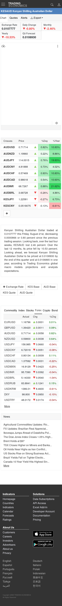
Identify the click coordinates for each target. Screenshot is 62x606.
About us (8, 549)
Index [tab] (21, 310)
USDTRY (9, 400)
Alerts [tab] (24, 18)
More (7, 406)
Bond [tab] (55, 310)
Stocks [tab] (30, 310)
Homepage (9, 499)
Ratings (7, 519)
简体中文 (38, 577)
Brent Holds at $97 (13, 441)
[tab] (37, 17)
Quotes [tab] (14, 18)
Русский (7, 577)
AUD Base (49, 286)
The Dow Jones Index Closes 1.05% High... (27, 437)
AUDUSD (9, 333)
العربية (6, 585)
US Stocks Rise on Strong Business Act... (26, 453)
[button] (59, 5)
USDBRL (9, 377)
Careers (7, 536)
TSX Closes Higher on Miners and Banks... (27, 445)
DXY (7, 394)
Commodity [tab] (10, 310)
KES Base (33, 286)
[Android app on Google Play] (43, 544)
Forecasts (8, 515)
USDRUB (9, 383)
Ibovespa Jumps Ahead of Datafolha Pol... (27, 433)
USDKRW (10, 389)
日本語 (37, 581)
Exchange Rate (15, 286)
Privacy (7, 553)
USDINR (9, 372)
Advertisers (9, 544)
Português (8, 569)
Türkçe (6, 581)
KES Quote (9, 292)
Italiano (37, 565)
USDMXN (10, 366)
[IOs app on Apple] (43, 534)
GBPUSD (9, 327)
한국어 (37, 585)
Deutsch (37, 561)
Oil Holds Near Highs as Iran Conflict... (25, 449)
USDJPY (9, 344)
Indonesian (39, 573)
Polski (36, 569)
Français (7, 573)
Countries (8, 503)
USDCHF (9, 355)
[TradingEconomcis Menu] (4, 4)
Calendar (8, 511)
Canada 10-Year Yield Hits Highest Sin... (26, 461)
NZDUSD (9, 339)
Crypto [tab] (46, 310)
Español (7, 565)
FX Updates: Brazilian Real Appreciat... (25, 428)
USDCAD (9, 361)
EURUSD (9, 322)
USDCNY (9, 350)
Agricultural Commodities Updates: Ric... (26, 424)
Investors (8, 540)
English (7, 561)
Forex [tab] (38, 310)
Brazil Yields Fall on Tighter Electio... (24, 457)
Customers (9, 532)
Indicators (8, 507)
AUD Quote (26, 292)
